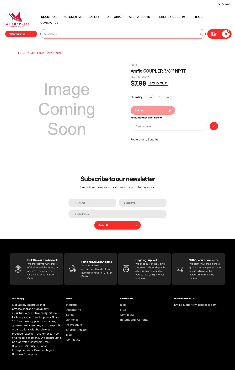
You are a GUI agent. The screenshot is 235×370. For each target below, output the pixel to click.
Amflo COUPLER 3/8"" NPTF (45, 53)
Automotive (73, 309)
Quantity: (137, 97)
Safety (70, 314)
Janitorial (72, 319)
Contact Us (73, 339)
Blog (69, 334)
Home (21, 53)
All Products (74, 324)
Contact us (39, 274)
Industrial (72, 304)
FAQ (123, 309)
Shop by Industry (76, 329)
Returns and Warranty (134, 319)
